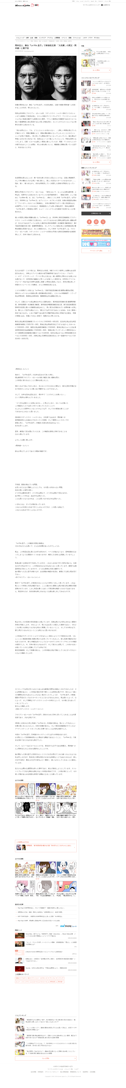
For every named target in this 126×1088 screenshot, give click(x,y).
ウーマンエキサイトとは (55, 1069)
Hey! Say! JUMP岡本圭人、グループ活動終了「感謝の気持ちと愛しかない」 (41, 908)
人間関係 (57, 37)
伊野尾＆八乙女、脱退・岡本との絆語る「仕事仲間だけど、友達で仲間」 (40, 912)
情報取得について (75, 1072)
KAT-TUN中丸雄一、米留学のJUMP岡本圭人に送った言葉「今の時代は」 (40, 916)
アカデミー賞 (25, 978)
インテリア (42, 37)
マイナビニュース (29, 51)
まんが (92, 1)
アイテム (50, 37)
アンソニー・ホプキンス (39, 978)
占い (96, 1)
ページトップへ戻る (96, 250)
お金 (31, 37)
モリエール (43, 981)
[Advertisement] (63, 21)
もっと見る (45, 1058)
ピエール (35, 981)
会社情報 (33, 1072)
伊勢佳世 (52, 981)
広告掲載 (92, 1072)
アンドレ (52, 978)
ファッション (77, 37)
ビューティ (87, 1)
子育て (73, 1)
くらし (77, 1)
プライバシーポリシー (52, 1072)
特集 (82, 46)
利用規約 (40, 1072)
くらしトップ (20, 37)
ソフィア (60, 978)
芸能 (70, 37)
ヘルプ (76, 1069)
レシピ (81, 1)
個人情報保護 (64, 1072)
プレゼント (100, 1)
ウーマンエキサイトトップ (91, 5)
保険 (36, 37)
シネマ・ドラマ (87, 37)
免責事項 (85, 1072)
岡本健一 (60, 981)
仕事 (27, 37)
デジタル (97, 37)
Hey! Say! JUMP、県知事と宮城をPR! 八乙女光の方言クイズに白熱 (39, 920)
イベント (64, 37)
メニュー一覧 (107, 1)
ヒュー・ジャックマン (23, 981)
